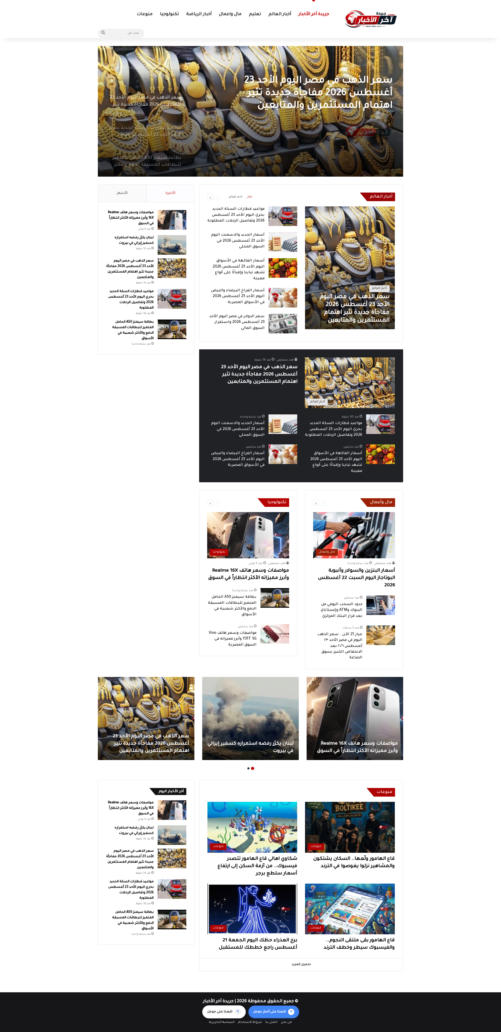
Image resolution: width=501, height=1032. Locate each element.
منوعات (145, 14)
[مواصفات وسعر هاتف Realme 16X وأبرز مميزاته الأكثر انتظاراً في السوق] (172, 220)
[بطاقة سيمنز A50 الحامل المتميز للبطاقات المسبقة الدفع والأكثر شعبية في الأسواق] (274, 598)
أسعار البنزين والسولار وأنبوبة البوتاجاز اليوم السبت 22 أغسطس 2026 (356, 578)
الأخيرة (170, 193)
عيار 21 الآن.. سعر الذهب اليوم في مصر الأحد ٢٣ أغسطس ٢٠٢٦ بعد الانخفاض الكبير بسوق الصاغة (339, 646)
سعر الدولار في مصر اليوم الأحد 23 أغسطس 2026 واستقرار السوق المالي (237, 323)
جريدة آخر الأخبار (314, 14)
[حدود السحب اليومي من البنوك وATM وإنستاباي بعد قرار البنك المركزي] (380, 605)
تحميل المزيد (301, 964)
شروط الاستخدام (250, 1022)
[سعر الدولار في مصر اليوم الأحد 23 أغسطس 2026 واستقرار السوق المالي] (283, 323)
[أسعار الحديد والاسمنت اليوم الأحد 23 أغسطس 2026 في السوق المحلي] (283, 242)
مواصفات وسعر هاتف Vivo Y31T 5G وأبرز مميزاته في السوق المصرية (233, 639)
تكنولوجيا (169, 14)
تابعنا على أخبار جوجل (272, 1012)
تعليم (255, 14)
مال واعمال (230, 14)
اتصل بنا (271, 1022)
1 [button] (253, 768)
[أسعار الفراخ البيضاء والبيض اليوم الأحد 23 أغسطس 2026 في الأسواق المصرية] (283, 298)
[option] (250, 111)
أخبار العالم (280, 14)
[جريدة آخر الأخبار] (370, 19)
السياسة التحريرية (222, 1022)
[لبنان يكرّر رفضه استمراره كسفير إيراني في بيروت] (172, 245)
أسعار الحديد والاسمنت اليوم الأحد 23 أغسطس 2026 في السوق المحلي (238, 241)
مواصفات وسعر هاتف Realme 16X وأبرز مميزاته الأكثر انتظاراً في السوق (131, 218)
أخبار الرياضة (198, 14)
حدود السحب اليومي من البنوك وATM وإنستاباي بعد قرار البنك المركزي (341, 610)
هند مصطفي (285, 360)
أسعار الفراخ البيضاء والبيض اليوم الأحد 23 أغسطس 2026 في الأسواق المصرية (238, 297)
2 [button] (248, 768)
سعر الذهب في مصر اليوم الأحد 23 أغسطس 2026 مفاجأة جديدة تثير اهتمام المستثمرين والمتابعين (259, 375)
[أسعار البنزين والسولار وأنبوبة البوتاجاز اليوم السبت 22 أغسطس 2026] (146, 718)
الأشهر (122, 193)
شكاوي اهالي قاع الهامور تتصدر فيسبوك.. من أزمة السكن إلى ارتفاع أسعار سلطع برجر (257, 866)
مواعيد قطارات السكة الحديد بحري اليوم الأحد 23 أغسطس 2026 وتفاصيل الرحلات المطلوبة (308, 93)
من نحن (286, 1022)
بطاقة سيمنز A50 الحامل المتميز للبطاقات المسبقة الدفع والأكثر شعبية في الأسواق (256, 744)
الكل (249, 197)
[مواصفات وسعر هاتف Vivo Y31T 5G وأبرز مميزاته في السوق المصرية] (274, 634)
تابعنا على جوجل (223, 1012)
